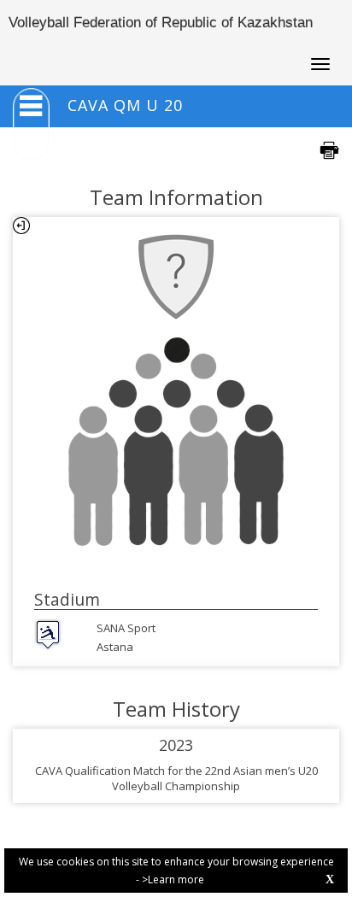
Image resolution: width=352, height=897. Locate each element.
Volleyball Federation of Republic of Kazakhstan (161, 23)
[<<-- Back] (21, 225)
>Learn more (173, 879)
